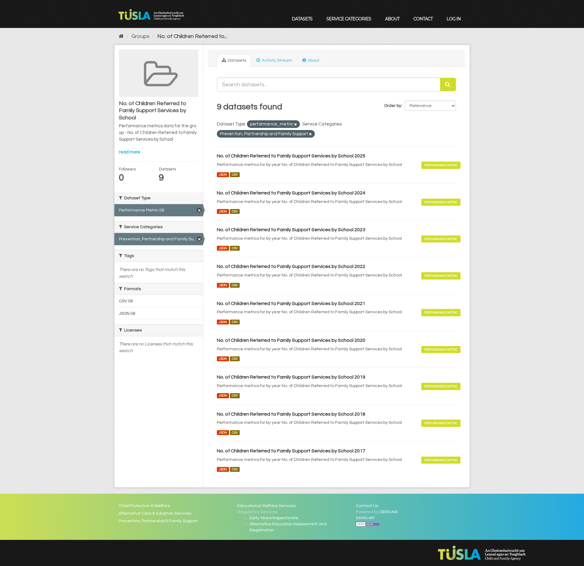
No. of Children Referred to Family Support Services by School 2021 (291, 303)
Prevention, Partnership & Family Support (158, 521)
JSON (223, 174)
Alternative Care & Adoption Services (155, 513)
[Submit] (448, 84)
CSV (235, 174)
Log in (454, 19)
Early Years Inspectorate (273, 518)
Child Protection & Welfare (144, 506)
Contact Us (367, 506)
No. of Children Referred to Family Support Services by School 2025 (291, 155)
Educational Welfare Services (266, 506)
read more (129, 152)
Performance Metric (440, 165)
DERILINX (389, 512)
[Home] (121, 36)
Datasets (302, 19)
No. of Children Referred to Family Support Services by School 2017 (291, 450)
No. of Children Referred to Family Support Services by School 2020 (291, 340)
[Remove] (295, 124)
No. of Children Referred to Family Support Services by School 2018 (291, 414)
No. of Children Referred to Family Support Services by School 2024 (291, 192)
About (392, 19)
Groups (140, 36)
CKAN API (365, 518)
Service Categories (348, 19)
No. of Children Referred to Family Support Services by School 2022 (291, 266)
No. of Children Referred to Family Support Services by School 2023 (291, 229)
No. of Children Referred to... (192, 36)
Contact (423, 19)
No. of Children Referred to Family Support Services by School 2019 (291, 377)
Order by (392, 106)
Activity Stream (276, 60)
